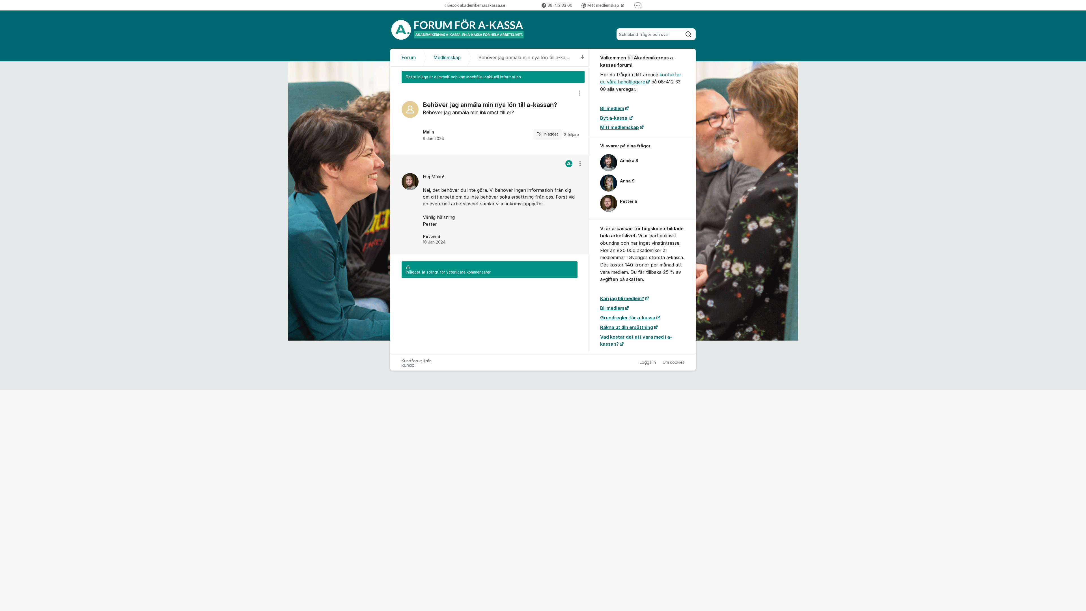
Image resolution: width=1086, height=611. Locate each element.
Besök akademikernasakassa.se (476, 5)
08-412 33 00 (560, 5)
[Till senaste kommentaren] (582, 57)
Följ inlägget (547, 134)
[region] (489, 119)
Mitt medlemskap (603, 5)
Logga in (648, 362)
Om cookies (673, 362)
